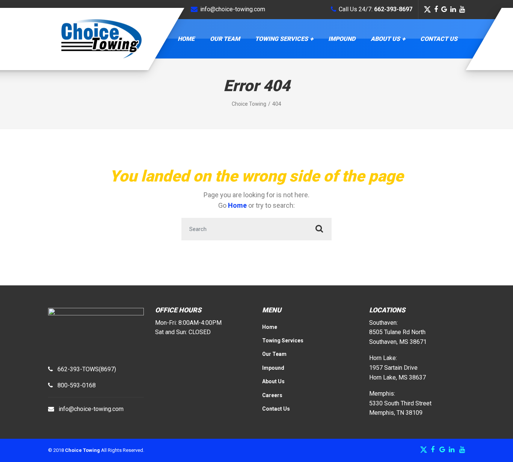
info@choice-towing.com (91, 408)
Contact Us (438, 38)
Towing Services (281, 38)
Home (186, 38)
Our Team (225, 38)
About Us (385, 38)
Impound (341, 38)
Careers (272, 395)
